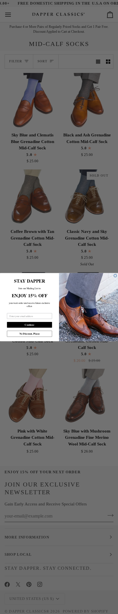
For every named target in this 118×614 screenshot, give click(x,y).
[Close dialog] (115, 275)
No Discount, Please (29, 333)
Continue (29, 324)
